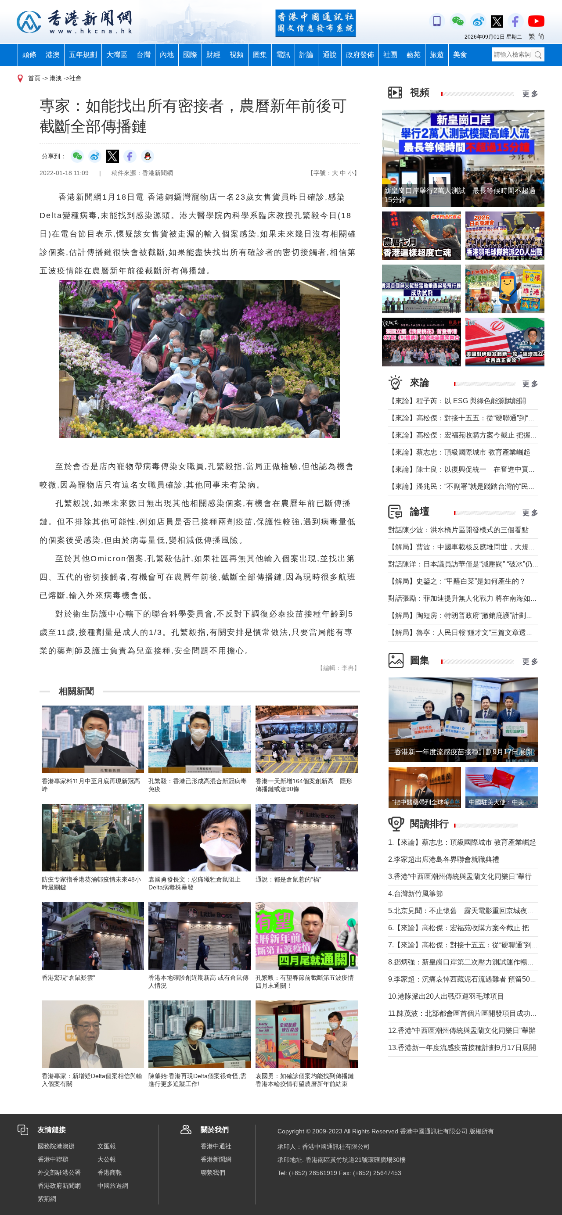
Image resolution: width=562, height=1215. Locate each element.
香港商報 (109, 1172)
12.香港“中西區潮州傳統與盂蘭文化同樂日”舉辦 (462, 1030)
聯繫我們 (213, 1172)
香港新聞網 (216, 1159)
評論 (306, 54)
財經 (213, 54)
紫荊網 (47, 1198)
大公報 (106, 1159)
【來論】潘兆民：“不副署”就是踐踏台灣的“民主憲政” (469, 486)
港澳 (53, 54)
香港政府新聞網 (59, 1185)
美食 (460, 54)
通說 (330, 54)
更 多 (530, 93)
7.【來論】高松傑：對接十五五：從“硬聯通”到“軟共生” (472, 945)
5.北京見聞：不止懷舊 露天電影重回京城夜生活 (464, 910)
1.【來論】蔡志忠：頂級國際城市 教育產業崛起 (462, 842)
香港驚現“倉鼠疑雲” (68, 977)
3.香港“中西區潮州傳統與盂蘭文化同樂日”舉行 (460, 876)
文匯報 (106, 1146)
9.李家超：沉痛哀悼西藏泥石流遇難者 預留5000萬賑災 (473, 979)
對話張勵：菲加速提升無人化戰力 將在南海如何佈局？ (473, 598)
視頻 (237, 54)
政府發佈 (360, 54)
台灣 (144, 54)
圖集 (260, 54)
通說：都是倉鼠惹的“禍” (288, 879)
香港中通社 (216, 1146)
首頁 (34, 78)
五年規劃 (83, 54)
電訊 (283, 54)
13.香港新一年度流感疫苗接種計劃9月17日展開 (462, 1047)
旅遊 (437, 54)
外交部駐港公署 (59, 1172)
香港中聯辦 (53, 1159)
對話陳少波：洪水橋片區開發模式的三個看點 (458, 530)
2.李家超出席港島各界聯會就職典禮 (443, 859)
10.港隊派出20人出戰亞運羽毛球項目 (446, 996)
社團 (390, 54)
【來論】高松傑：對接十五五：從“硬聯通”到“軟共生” (469, 418)
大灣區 (116, 54)
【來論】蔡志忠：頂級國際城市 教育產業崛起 (459, 452)
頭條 (29, 54)
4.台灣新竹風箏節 (415, 893)
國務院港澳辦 (56, 1146)
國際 (190, 54)
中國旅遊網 (112, 1185)
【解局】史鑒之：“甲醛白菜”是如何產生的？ (457, 581)
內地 (167, 54)
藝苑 (414, 54)
